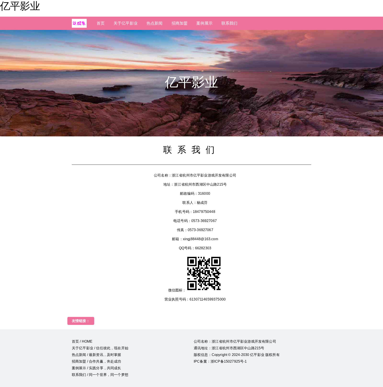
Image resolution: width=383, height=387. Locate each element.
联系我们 (229, 23)
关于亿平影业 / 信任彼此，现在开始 (100, 348)
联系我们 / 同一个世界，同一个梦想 (100, 375)
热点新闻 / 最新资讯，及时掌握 (96, 355)
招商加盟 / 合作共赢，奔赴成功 (96, 361)
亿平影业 (20, 6)
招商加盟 (180, 23)
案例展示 (204, 23)
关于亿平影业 (125, 23)
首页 (101, 23)
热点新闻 (155, 23)
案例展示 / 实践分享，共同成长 (96, 368)
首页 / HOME (82, 341)
